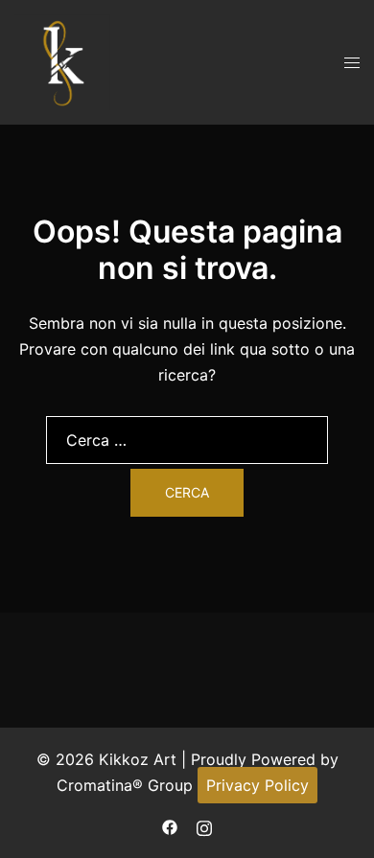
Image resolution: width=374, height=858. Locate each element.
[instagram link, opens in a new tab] (204, 825)
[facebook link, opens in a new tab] (169, 825)
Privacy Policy (257, 785)
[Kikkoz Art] (62, 60)
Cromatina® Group (125, 785)
